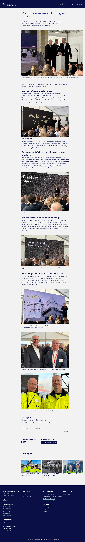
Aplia (33, 539)
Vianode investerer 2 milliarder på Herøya (34, 420)
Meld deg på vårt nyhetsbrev (49, 442)
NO (68, 4)
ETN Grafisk (44, 539)
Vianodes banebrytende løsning (31, 93)
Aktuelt (25, 494)
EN (72, 4)
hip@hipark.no (10, 495)
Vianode (31, 84)
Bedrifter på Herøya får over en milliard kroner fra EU (38, 423)
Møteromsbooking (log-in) (50, 500)
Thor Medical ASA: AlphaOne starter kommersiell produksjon (51, 475)
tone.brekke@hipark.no (36, 428)
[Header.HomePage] (11, 4)
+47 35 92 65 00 (8, 493)
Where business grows (49, 498)
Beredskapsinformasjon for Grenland (52, 496)
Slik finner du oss (27, 496)
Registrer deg (66, 494)
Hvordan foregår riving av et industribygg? (30, 474)
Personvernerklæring (53, 539)
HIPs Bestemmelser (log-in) (50, 494)
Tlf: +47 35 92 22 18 (7, 530)
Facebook (45, 507)
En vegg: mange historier (71, 473)
